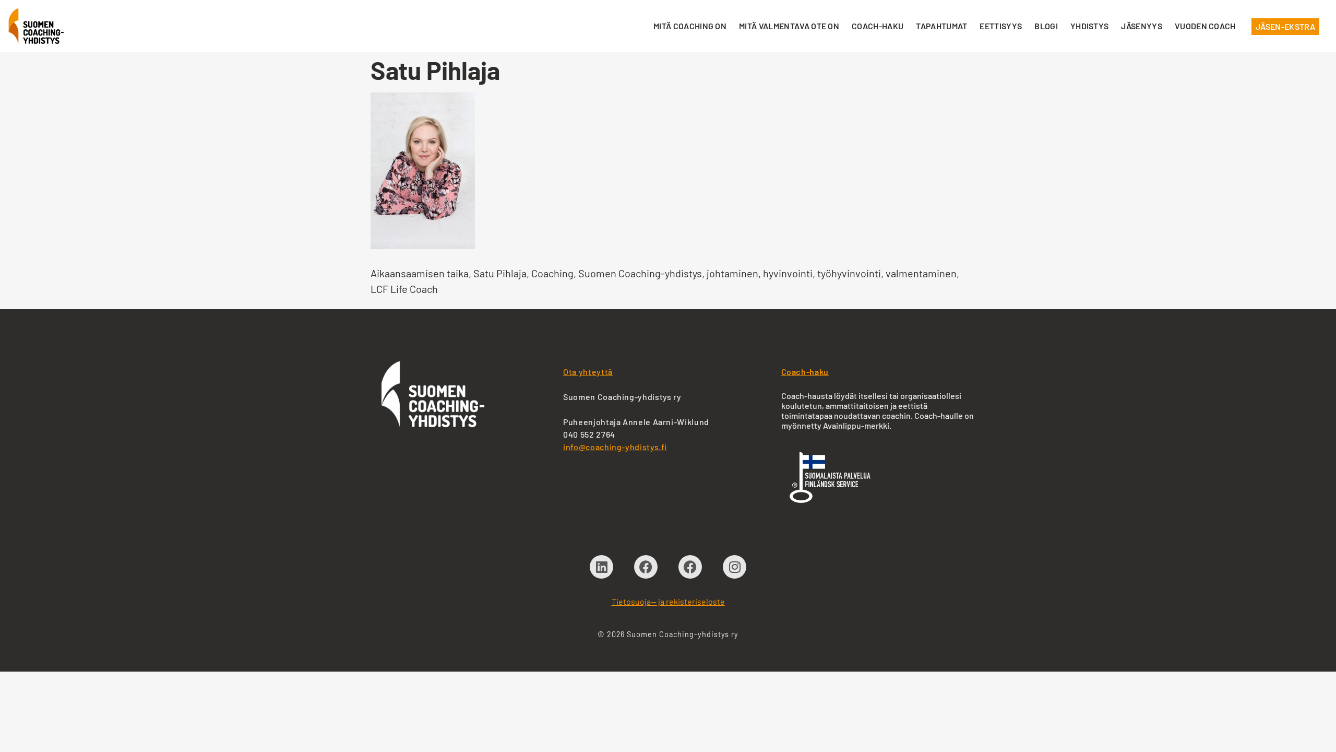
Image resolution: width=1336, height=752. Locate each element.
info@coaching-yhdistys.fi (615, 447)
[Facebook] (646, 567)
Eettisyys (1001, 26)
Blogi (1046, 26)
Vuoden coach (1205, 26)
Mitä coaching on (689, 26)
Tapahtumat (941, 26)
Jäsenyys (1141, 26)
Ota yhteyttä (588, 372)
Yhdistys (1089, 26)
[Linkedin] (601, 567)
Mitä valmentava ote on (789, 26)
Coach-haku (877, 26)
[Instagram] (734, 567)
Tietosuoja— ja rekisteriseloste (668, 601)
